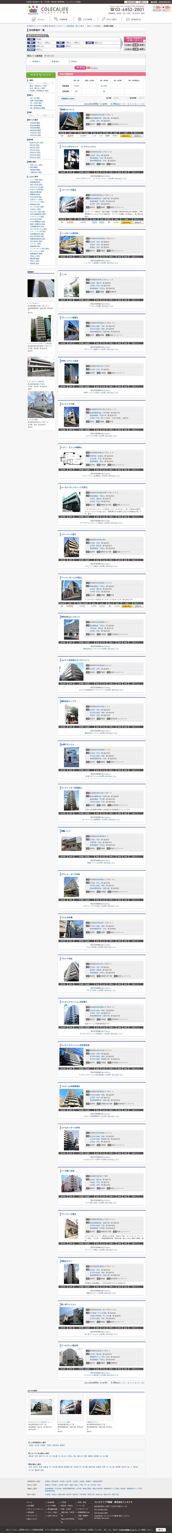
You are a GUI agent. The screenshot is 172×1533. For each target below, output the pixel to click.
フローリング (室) (37, 217)
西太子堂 (115, 1494)
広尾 (99, 459)
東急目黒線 (87, 1488)
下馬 (103, 409)
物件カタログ (32, 1519)
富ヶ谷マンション (68, 1304)
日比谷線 (93, 459)
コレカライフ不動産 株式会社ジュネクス (113, 1502)
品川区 (37, 1445)
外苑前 (36, 61)
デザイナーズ (83, 1509)
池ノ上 (129, 1467)
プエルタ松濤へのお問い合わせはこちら (101, 947)
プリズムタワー (34, 303)
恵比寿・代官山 (67, 1506)
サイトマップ (32, 1516)
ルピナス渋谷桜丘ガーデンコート (75, 660)
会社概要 (30, 1506)
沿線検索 (51, 1502)
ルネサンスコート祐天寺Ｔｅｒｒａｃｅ (43, 1422)
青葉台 (102, 323)
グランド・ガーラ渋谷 (70, 874)
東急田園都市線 (95, 118)
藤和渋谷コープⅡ (68, 701)
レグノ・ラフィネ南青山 (71, 447)
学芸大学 (103, 415)
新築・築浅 (82, 1502)
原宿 (40, 1456)
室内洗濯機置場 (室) (38, 214)
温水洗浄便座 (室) (37, 236)
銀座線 (92, 247)
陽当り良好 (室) (36, 185)
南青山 (100, 453)
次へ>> (137, 104)
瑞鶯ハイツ (66, 831)
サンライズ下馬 (67, 404)
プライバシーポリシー (35, 1509)
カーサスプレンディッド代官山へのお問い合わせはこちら (101, 523)
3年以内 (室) (35, 145)
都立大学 (107, 1494)
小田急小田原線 (95, 1316)
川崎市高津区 (97, 1481)
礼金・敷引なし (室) (37, 88)
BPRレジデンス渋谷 (69, 361)
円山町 (102, 706)
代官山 (102, 288)
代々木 (45, 1456)
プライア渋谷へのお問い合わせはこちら (101, 990)
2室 (76, 91)
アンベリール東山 (68, 1214)
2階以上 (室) (35, 256)
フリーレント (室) (37, 202)
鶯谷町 (102, 836)
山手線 (92, 121)
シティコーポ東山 (68, 190)
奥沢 (66, 1485)
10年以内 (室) (35, 152)
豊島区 (62, 1445)
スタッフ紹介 (52, 1512)
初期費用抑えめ (84, 1512)
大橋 (101, 793)
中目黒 (102, 201)
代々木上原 (62, 1456)
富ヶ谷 (102, 1310)
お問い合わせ (52, 1516)
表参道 (55, 61)
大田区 (48, 1445)
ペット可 (81, 1506)
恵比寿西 (103, 493)
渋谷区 (97, 152)
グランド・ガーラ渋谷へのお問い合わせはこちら (101, 906)
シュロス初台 (33, 420)
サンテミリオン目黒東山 (71, 788)
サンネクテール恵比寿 (36, 381)
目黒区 (97, 195)
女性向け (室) (35, 209)
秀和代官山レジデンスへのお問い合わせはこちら (101, 649)
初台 (75, 1456)
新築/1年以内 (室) (36, 143)
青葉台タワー (66, 1261)
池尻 (103, 115)
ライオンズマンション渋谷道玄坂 (75, 1045)
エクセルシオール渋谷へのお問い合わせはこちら (101, 1159)
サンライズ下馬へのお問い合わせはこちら (101, 436)
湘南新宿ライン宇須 (97, 1357)
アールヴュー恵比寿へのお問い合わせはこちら (101, 1375)
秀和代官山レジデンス (70, 617)
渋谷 (74, 61)
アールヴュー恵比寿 (69, 1346)
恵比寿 (98, 283)
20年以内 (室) (35, 157)
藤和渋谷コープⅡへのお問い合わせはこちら (101, 733)
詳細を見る (126, 136)
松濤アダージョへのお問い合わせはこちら (101, 776)
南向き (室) (34, 261)
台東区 (31, 1445)
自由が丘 (99, 1494)
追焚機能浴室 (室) (37, 234)
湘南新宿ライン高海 (111, 1488)
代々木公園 (102, 1313)
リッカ (64, 274)
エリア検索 (52, 1506)
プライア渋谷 (66, 959)
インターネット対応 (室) (39, 249)
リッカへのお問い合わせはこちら (101, 306)
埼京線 (92, 245)
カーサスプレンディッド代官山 (74, 487)
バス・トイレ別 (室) (38, 231)
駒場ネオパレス (67, 110)
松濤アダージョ (67, 744)
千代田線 (93, 1313)
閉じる (160, 1530)
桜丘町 (102, 540)
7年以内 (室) (35, 150)
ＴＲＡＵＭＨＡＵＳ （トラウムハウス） (79, 147)
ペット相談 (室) (36, 180)
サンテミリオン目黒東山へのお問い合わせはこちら (101, 819)
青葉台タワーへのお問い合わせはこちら (101, 1293)
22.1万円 (104, 86)
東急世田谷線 (50, 1491)
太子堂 (93, 1485)
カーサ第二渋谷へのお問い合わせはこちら (101, 1203)
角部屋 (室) (34, 263)
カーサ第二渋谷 (67, 1171)
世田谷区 (98, 115)
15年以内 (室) (35, 155)
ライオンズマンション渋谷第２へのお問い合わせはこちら (101, 1034)
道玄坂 (102, 238)
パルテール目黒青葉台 (70, 1086)
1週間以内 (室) (36, 172)
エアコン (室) (35, 244)
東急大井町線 (97, 1488)
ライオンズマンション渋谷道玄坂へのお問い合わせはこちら (101, 1075)
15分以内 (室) (35, 133)
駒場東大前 (105, 1059)
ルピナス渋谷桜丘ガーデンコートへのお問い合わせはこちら (101, 690)
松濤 (101, 923)
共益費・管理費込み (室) (39, 91)
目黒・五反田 (66, 1509)
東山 (101, 195)
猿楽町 (102, 583)
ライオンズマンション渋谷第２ (74, 1002)
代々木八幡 (107, 1316)
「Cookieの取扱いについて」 (128, 1530)
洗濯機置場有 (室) (37, 226)
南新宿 (90, 1456)
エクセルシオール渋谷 (70, 1128)
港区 (96, 453)
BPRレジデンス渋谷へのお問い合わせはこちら (101, 393)
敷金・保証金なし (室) (38, 86)
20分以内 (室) (35, 135)
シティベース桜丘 (68, 534)
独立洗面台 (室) (36, 241)
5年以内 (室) (35, 147)
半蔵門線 (93, 456)
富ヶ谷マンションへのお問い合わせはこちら (101, 1334)
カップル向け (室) (37, 207)
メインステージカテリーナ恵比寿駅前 (41, 343)
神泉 (103, 329)
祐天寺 (123, 1467)
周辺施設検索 (52, 1509)
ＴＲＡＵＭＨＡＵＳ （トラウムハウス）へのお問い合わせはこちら (101, 178)
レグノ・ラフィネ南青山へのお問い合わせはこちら (101, 476)
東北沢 (135, 1467)
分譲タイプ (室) (36, 199)
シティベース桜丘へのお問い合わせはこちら (101, 566)
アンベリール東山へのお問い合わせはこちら (101, 1250)
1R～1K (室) (35, 98)
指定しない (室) (36, 165)
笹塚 (85, 1456)
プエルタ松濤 (66, 918)
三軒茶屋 (106, 413)
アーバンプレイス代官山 (71, 578)
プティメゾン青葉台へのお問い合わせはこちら (101, 349)
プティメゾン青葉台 (69, 318)
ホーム (29, 1502)
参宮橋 (96, 1456)
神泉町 (102, 750)
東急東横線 (94, 158)
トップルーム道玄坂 (69, 233)
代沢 (99, 1485)
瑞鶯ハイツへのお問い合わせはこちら (101, 863)
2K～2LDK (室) (36, 103)
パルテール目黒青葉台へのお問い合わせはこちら (101, 1116)
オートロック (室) (37, 251)
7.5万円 (76, 86)
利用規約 (30, 1512)
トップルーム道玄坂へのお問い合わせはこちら (101, 263)
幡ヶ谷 (80, 1456)
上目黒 (60, 1485)
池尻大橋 (106, 118)
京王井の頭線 (95, 326)
